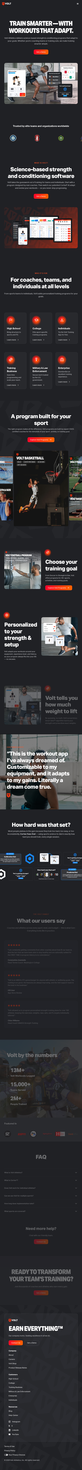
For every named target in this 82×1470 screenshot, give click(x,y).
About (11, 1355)
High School (13, 1379)
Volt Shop (12, 1363)
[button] (78, 4)
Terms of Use (9, 1446)
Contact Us (15, 1343)
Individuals (13, 1400)
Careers (12, 1359)
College (12, 1383)
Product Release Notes (18, 1368)
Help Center (13, 1415)
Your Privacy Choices (17, 1455)
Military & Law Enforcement (19, 1391)
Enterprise (13, 1396)
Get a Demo (32, 1343)
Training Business (15, 1387)
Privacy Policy (9, 1450)
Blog (10, 1411)
